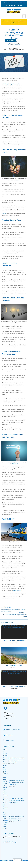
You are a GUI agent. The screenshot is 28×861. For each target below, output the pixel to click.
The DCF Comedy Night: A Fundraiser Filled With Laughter (14, 641)
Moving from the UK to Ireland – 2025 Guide (14, 686)
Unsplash (18, 180)
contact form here (17, 590)
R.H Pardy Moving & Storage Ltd (11, 84)
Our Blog (11, 44)
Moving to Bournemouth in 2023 (14, 665)
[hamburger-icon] (24, 16)
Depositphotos (15, 463)
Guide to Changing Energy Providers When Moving (14, 49)
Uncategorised (17, 44)
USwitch (4, 213)
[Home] (9, 48)
